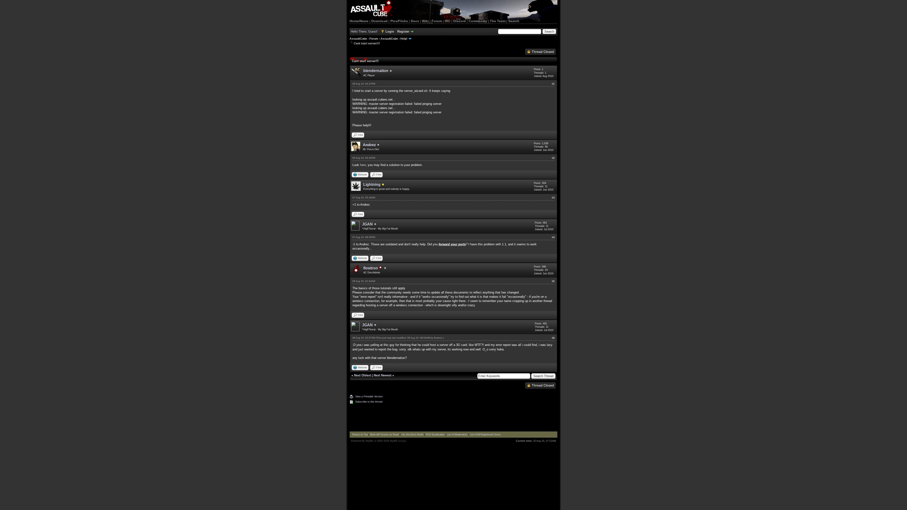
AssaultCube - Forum (364, 38)
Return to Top (360, 434)
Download (379, 21)
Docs (415, 21)
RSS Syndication (435, 434)
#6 (553, 337)
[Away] (383, 185)
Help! (403, 38)
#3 (553, 197)
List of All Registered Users (485, 434)
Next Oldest (362, 375)
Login (389, 31)
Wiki (425, 21)
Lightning (372, 185)
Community (478, 21)
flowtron (438, 337)
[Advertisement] (453, 418)
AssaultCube (389, 38)
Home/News (359, 21)
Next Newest (382, 375)
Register (403, 31)
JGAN (367, 224)
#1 (553, 83)
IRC (447, 21)
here (363, 165)
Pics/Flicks (399, 21)
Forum (437, 21)
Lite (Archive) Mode (412, 434)
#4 (553, 237)
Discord (459, 21)
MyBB (369, 440)
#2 (553, 158)
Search (513, 21)
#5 (553, 281)
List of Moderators (457, 434)
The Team (497, 21)
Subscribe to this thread (368, 401)
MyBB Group (398, 440)
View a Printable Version (369, 396)
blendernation (375, 71)
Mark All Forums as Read (384, 434)
